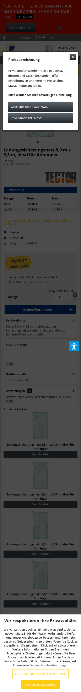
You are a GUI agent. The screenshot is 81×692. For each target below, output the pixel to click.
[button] (74, 346)
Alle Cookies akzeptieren (41, 685)
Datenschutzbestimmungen (49, 665)
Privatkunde (26, 118)
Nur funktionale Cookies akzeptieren (40, 674)
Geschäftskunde (30, 107)
